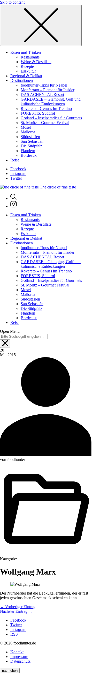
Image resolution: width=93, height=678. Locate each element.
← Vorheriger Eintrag (17, 606)
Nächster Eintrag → (16, 611)
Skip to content (12, 2)
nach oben (10, 671)
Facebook (18, 169)
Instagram (18, 173)
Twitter (16, 178)
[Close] (41, 25)
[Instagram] (13, 206)
